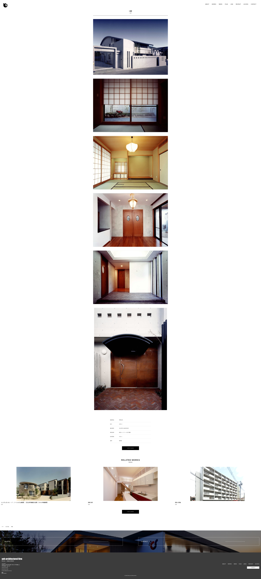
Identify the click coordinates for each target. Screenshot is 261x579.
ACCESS (246, 4)
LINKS (245, 563)
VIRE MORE (130, 448)
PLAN (226, 4)
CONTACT (253, 4)
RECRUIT (238, 4)
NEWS (220, 4)
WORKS (214, 4)
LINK (232, 4)
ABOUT (207, 4)
